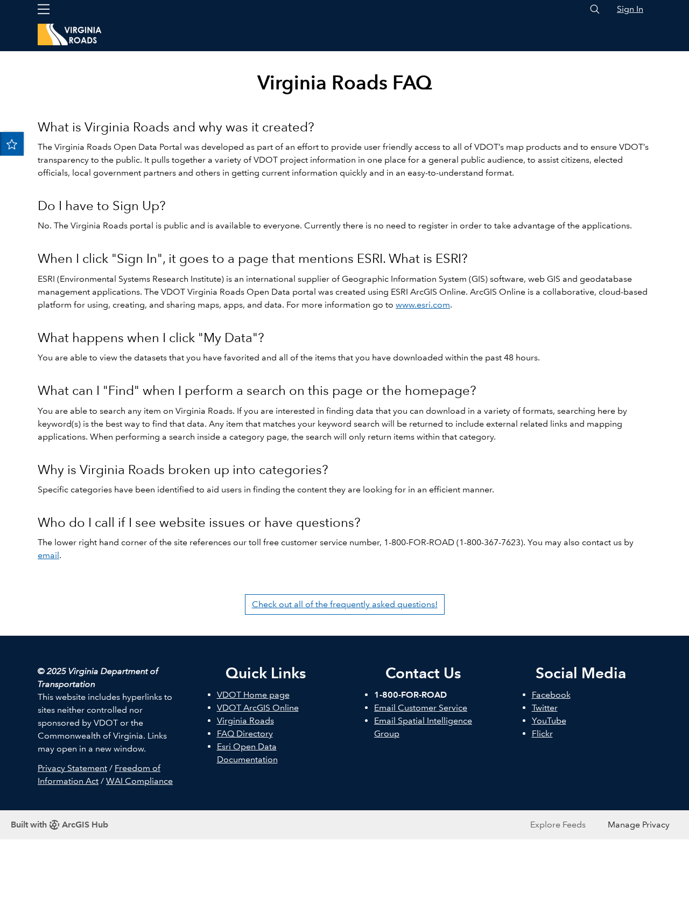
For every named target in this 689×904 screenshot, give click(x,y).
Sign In (630, 9)
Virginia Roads (245, 720)
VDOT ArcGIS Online (258, 708)
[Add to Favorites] (12, 144)
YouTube (549, 720)
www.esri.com (423, 305)
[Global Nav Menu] (43, 9)
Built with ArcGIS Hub (59, 824)
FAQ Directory (245, 733)
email (48, 555)
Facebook (551, 695)
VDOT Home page (253, 695)
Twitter (545, 708)
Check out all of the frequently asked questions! (345, 604)
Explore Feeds (558, 824)
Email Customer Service (420, 708)
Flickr (542, 733)
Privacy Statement (72, 768)
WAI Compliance (139, 781)
